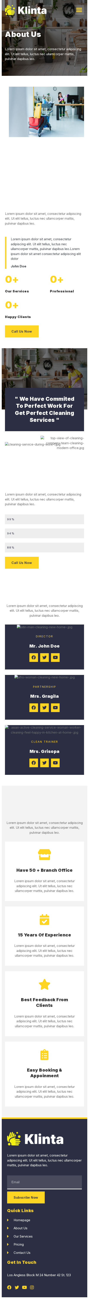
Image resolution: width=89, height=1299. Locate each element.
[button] (79, 10)
